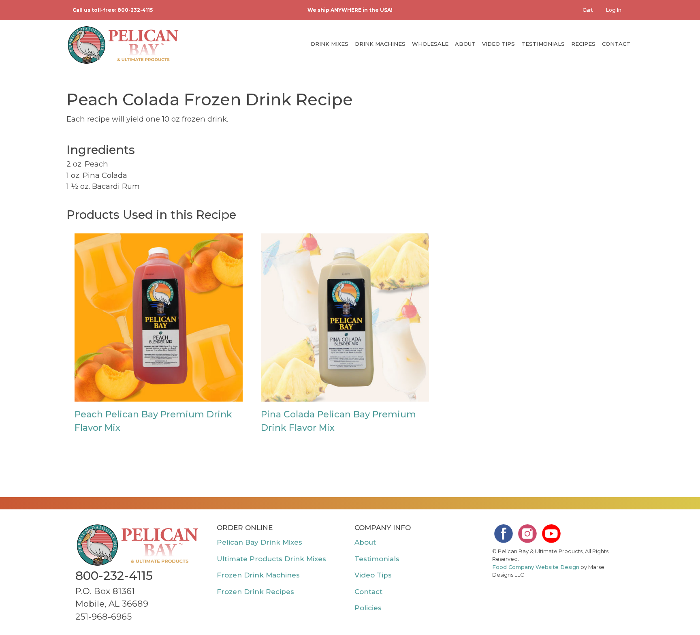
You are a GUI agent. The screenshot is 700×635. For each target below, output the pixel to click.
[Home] (123, 45)
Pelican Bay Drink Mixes (259, 542)
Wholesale (430, 44)
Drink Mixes (329, 44)
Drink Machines (380, 44)
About (465, 44)
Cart (588, 10)
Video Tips (498, 44)
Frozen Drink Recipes (255, 592)
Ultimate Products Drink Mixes (271, 559)
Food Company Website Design (535, 567)
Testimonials (543, 44)
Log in (613, 10)
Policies (368, 608)
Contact (616, 44)
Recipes (583, 44)
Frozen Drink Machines (258, 575)
